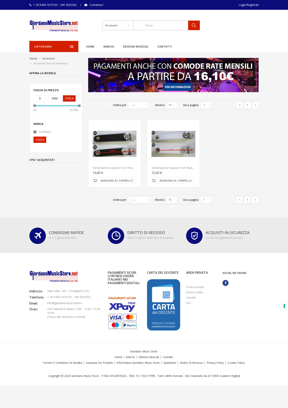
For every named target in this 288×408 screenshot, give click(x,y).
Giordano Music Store (144, 351)
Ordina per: (120, 105)
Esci (188, 303)
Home (90, 46)
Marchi (108, 46)
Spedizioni (169, 363)
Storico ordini (194, 292)
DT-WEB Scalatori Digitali (224, 376)
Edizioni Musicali (135, 46)
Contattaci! (96, 5)
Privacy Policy (215, 363)
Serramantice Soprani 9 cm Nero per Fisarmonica (124, 168)
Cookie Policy (236, 363)
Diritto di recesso (191, 363)
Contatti (164, 46)
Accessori (49, 58)
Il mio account (195, 287)
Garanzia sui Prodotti (99, 363)
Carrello (191, 297)
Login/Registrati (249, 5)
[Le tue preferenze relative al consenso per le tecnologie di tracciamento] (284, 306)
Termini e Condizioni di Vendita (62, 363)
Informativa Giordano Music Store (138, 363)
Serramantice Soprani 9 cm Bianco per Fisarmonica (184, 168)
